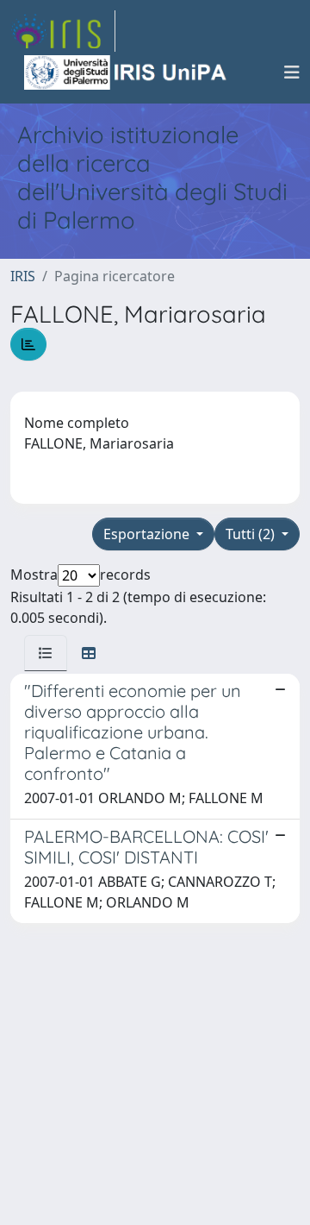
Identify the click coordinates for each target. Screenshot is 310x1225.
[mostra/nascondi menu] (292, 72)
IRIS (22, 276)
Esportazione (148, 534)
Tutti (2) (252, 534)
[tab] (45, 653)
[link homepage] (62, 31)
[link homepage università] (126, 72)
